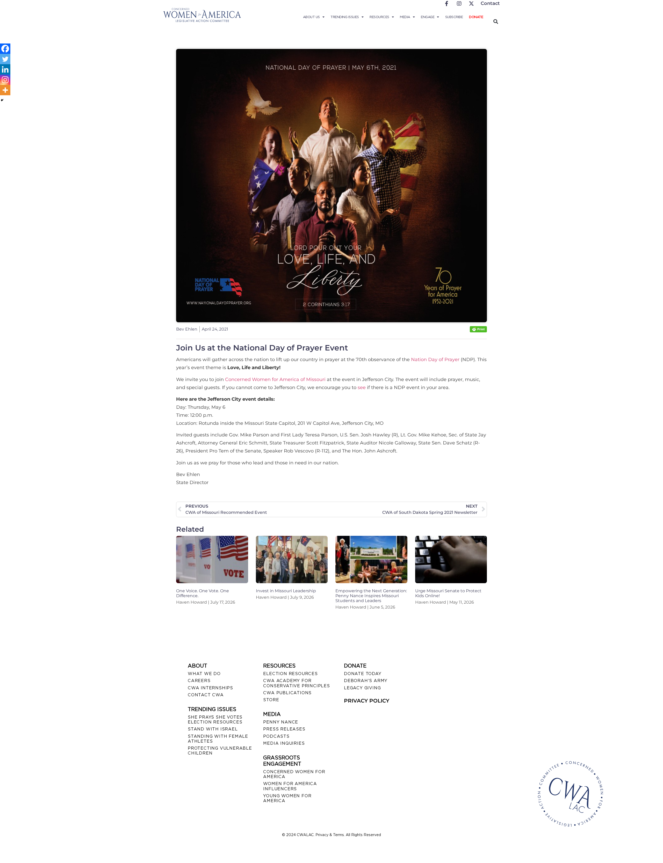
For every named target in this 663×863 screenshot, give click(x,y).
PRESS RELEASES (284, 729)
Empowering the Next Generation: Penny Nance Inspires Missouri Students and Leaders (371, 595)
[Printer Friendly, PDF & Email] (478, 330)
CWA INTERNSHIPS (210, 687)
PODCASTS (276, 736)
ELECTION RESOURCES (290, 673)
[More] (5, 90)
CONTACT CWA (206, 694)
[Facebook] (5, 48)
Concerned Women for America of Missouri (275, 379)
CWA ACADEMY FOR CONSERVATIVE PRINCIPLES (296, 683)
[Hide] (2, 100)
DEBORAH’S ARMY (365, 680)
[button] (495, 21)
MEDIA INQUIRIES (284, 743)
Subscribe (454, 17)
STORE (271, 699)
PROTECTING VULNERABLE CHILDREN (220, 751)
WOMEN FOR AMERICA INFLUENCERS (290, 786)
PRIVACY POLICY (366, 701)
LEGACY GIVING (362, 687)
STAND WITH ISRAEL (213, 729)
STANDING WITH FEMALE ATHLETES (218, 739)
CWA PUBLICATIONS (287, 692)
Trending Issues (344, 17)
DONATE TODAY (362, 673)
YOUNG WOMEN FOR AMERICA (287, 798)
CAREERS (199, 680)
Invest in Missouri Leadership (286, 590)
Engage (427, 17)
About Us (311, 17)
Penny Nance (280, 722)
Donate (476, 17)
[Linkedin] (5, 69)
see (362, 387)
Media (405, 17)
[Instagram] (5, 80)
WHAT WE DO (204, 673)
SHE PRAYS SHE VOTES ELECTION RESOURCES (215, 720)
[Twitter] (5, 59)
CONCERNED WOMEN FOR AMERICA (294, 774)
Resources (379, 17)
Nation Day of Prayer (435, 359)
